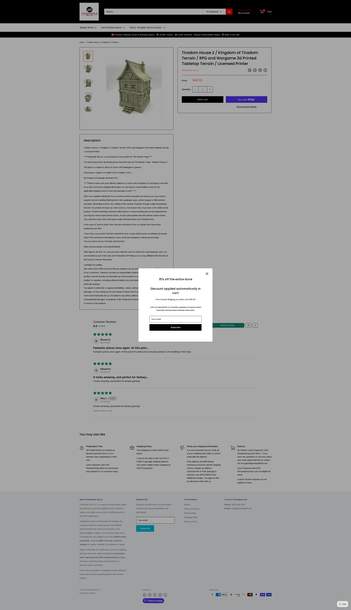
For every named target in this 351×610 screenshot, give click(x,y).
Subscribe (175, 327)
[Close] (207, 273)
